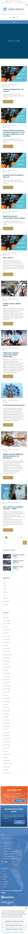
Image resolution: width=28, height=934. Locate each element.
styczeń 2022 (6, 732)
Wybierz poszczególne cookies (14, 929)
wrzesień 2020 (6, 766)
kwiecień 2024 (6, 673)
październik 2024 (7, 654)
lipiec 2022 (5, 717)
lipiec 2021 (5, 751)
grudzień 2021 (6, 735)
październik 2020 (7, 763)
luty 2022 (5, 729)
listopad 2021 (6, 738)
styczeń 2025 (6, 648)
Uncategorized (6, 601)
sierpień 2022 (6, 714)
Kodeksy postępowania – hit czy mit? (13, 90)
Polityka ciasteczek (7, 932)
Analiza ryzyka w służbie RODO (12, 304)
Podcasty (7, 86)
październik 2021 (7, 741)
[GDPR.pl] (17, 17)
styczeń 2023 (6, 707)
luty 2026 (5, 626)
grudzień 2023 (6, 679)
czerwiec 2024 (6, 667)
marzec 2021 (6, 760)
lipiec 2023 (5, 695)
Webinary (5, 604)
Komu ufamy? (8, 257)
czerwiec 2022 (6, 720)
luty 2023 (5, 704)
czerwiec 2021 (6, 754)
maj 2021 (5, 757)
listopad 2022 (6, 710)
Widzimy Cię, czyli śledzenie (18, 561)
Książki (4, 589)
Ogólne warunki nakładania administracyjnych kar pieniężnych (13, 456)
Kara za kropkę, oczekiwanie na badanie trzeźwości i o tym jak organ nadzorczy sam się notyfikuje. (14, 133)
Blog (6, 300)
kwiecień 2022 (6, 723)
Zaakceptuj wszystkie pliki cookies (14, 921)
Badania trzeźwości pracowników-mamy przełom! (14, 217)
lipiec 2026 (5, 617)
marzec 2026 (6, 623)
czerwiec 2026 (6, 620)
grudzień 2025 (6, 630)
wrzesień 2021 (6, 745)
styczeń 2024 (6, 676)
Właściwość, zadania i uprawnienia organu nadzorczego (11, 354)
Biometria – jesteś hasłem (18, 567)
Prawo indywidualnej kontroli (14, 405)
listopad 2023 (6, 682)
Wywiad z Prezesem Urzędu (19, 555)
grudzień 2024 (6, 651)
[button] (26, 908)
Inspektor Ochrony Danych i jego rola (13, 176)
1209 (6, 84)
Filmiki (4, 585)
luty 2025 (5, 645)
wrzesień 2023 (6, 689)
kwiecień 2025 (6, 639)
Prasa (4, 595)
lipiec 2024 (5, 664)
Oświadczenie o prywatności (18, 932)
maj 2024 (5, 670)
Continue (7, 101)
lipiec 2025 (5, 633)
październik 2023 (7, 686)
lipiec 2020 (5, 769)
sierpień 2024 (6, 661)
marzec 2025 (6, 642)
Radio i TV (5, 598)
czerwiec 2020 (6, 773)
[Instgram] (14, 17)
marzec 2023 (6, 701)
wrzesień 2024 (6, 658)
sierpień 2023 (6, 692)
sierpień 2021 (6, 748)
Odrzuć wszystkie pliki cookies (14, 925)
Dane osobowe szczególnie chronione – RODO (13, 508)
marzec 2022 (6, 726)
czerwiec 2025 (6, 636)
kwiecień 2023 (6, 698)
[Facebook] (10, 17)
